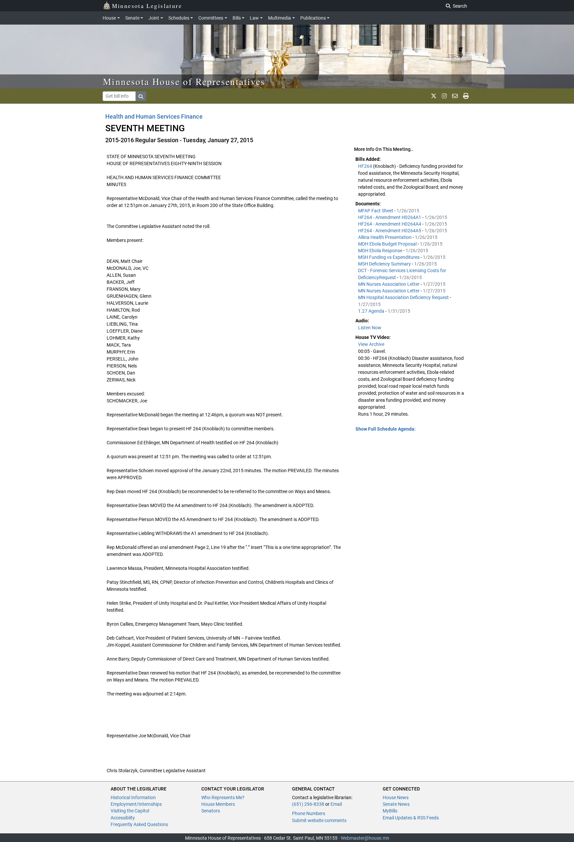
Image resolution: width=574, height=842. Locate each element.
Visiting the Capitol (130, 810)
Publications (313, 18)
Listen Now (369, 327)
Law (254, 18)
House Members (218, 804)
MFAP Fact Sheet (376, 210)
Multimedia (279, 18)
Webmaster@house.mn (365, 838)
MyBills (390, 810)
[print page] (465, 96)
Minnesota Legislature (147, 6)
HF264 (365, 166)
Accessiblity (123, 817)
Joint (153, 18)
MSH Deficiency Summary (385, 263)
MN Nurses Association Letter (389, 284)
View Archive (371, 344)
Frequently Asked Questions (139, 824)
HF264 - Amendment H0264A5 (390, 230)
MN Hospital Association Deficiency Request (404, 297)
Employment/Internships (136, 804)
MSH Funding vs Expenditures (389, 257)
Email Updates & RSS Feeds (411, 817)
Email (336, 804)
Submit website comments (319, 820)
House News (396, 797)
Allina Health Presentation (385, 237)
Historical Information (133, 797)
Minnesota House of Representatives (184, 81)
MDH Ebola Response (380, 250)
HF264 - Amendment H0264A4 (390, 224)
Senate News (396, 804)
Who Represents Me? (222, 797)
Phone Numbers (308, 813)
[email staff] (454, 96)
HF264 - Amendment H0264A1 (390, 217)
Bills (237, 18)
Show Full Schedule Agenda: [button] (385, 429)
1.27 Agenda (371, 311)
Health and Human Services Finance (154, 116)
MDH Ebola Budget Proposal (388, 244)
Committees (210, 18)
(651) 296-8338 (308, 804)
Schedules (178, 18)
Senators (210, 810)
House (109, 18)
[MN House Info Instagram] (444, 96)
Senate (132, 18)
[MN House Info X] (433, 96)
